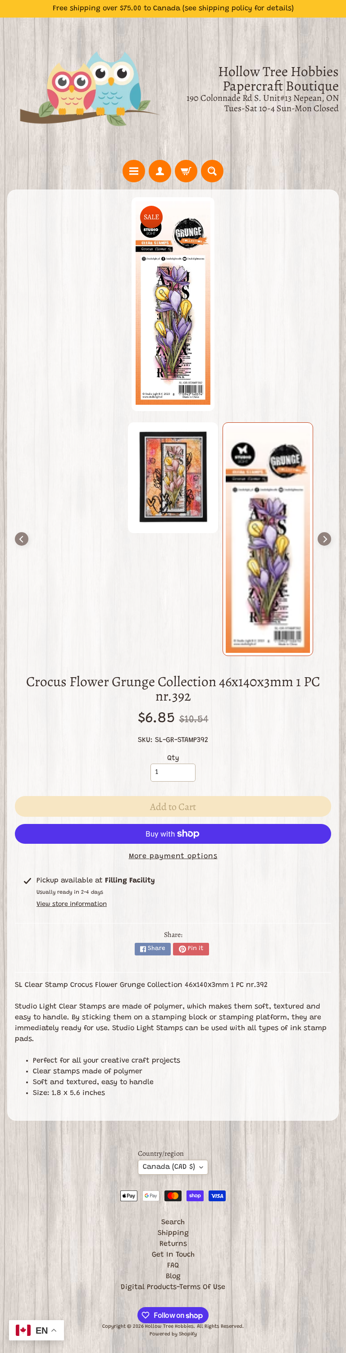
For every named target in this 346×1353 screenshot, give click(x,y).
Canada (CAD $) (169, 1167)
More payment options (173, 856)
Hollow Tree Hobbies (169, 1326)
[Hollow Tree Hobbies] (90, 89)
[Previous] (21, 539)
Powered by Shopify (173, 1334)
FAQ (173, 1265)
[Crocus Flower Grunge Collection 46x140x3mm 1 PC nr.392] (268, 539)
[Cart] (186, 171)
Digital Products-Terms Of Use (173, 1287)
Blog (173, 1276)
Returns (173, 1244)
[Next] (324, 539)
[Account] (160, 171)
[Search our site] (212, 171)
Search (173, 1222)
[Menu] (134, 171)
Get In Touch (173, 1254)
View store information (71, 904)
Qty (173, 758)
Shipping (173, 1233)
